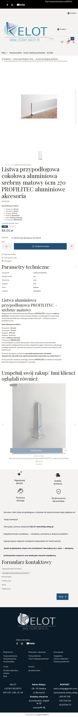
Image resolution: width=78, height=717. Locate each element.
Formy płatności (34, 656)
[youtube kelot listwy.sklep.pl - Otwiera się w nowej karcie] (21, 6)
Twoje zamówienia (10, 656)
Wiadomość (6, 589)
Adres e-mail (6, 581)
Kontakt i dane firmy (10, 670)
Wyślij (61, 597)
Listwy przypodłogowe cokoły (23, 59)
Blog (5, 676)
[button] (72, 38)
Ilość (3, 242)
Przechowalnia (8, 661)
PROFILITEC (6, 201)
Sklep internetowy (36, 714)
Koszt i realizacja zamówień (38, 659)
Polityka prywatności (61, 661)
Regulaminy (58, 656)
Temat (4, 585)
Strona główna (6, 59)
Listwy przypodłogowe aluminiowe (47, 59)
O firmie (6, 673)
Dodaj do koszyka (42, 246)
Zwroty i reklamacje (61, 659)
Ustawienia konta (9, 659)
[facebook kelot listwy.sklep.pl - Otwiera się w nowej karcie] (7, 6)
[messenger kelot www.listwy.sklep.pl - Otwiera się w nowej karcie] (12, 6)
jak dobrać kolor (34, 670)
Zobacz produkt (36, 450)
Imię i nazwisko (6, 577)
